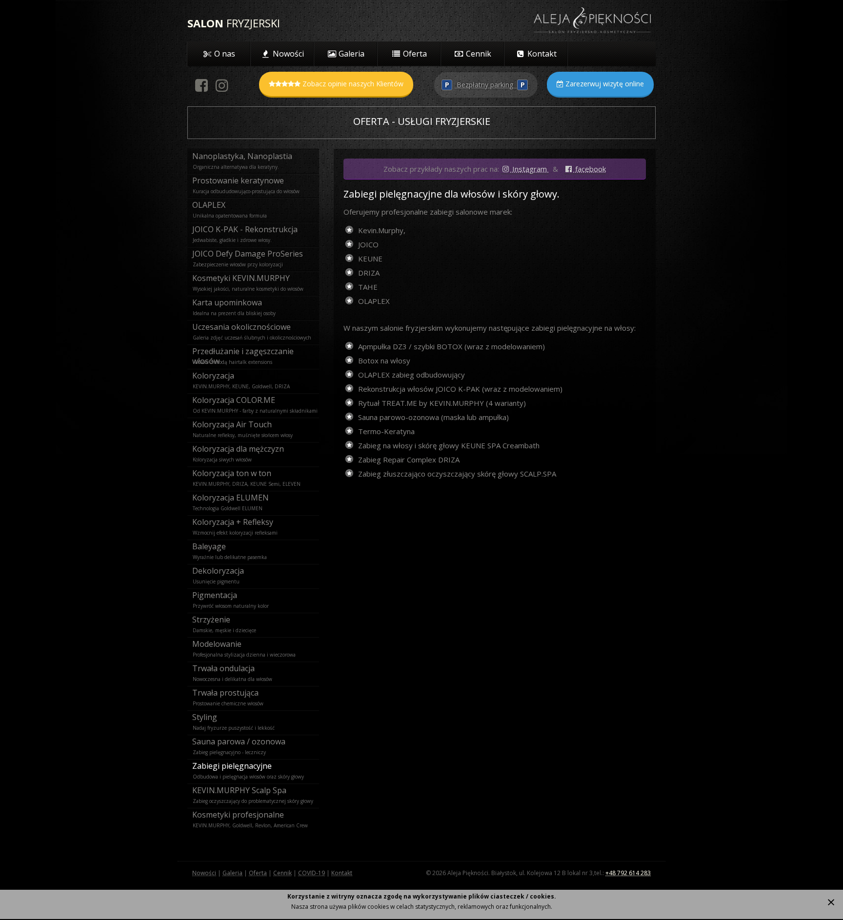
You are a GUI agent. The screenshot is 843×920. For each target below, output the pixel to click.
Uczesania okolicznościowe (241, 326)
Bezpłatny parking (485, 84)
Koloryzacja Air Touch (232, 424)
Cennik (282, 873)
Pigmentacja (214, 595)
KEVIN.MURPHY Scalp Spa (239, 790)
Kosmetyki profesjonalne (238, 814)
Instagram (529, 169)
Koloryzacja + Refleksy (232, 522)
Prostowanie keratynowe (238, 180)
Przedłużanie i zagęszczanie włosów (243, 352)
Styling (204, 717)
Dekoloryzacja (218, 570)
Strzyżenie (211, 619)
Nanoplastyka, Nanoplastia (242, 156)
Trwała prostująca (225, 692)
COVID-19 (311, 873)
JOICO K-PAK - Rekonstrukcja (245, 229)
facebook (589, 169)
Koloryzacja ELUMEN (230, 497)
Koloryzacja (213, 375)
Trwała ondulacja (223, 668)
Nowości (204, 873)
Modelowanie (216, 644)
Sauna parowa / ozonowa (238, 741)
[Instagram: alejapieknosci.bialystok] (222, 88)
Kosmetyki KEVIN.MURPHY (241, 278)
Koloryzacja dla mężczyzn (238, 448)
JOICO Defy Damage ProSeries (247, 253)
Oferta (258, 873)
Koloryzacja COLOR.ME (233, 400)
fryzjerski (233, 23)
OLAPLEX (208, 205)
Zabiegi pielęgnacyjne (232, 765)
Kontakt (341, 873)
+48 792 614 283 (628, 873)
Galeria (232, 873)
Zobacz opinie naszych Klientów (352, 83)
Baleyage (209, 546)
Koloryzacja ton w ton (231, 473)
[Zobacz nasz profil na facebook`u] (201, 88)
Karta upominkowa (227, 302)
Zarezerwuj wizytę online (603, 83)
